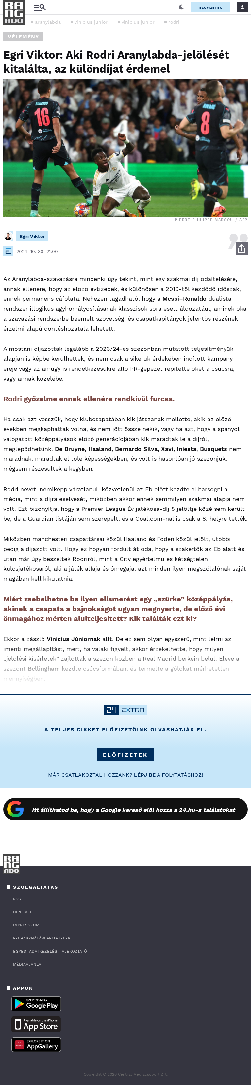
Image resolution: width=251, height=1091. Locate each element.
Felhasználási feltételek (42, 938)
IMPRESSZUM (26, 925)
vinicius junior (138, 22)
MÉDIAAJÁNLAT (28, 964)
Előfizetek (210, 7)
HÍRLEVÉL (22, 912)
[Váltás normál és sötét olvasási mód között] (181, 7)
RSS (17, 899)
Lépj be (145, 775)
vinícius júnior (91, 22)
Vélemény (23, 36)
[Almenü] (40, 7)
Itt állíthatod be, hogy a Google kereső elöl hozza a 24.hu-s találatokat (133, 809)
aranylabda (48, 22)
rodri (174, 22)
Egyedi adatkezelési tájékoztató (50, 951)
